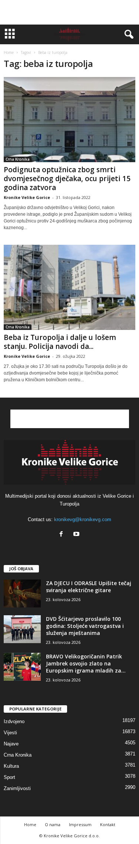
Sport (9, 777)
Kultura (11, 766)
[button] (127, 34)
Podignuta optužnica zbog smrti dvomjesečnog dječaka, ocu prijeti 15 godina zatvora (67, 178)
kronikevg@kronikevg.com (82, 519)
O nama (52, 824)
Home (9, 52)
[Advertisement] (69, 12)
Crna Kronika (18, 159)
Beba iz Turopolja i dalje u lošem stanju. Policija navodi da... (60, 342)
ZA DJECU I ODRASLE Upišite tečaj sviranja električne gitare (88, 587)
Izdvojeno (14, 721)
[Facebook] (62, 534)
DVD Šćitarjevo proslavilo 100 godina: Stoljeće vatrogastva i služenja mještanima (85, 625)
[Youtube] (77, 534)
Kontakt (107, 824)
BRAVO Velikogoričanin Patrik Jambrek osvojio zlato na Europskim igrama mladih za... (86, 663)
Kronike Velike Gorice (27, 197)
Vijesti (10, 732)
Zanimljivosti (17, 788)
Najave (11, 744)
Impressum (80, 824)
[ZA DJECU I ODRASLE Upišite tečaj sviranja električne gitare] (22, 593)
